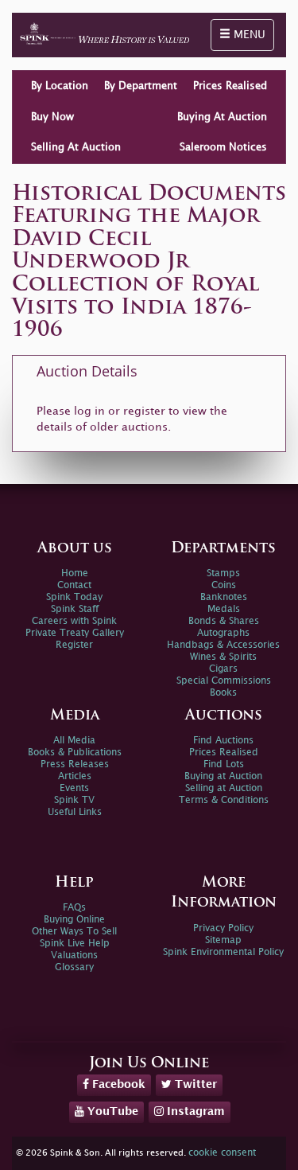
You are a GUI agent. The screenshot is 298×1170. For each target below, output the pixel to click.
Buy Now (52, 117)
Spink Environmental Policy (223, 952)
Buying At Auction (222, 117)
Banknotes (223, 597)
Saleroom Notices (223, 147)
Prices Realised (230, 86)
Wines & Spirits (223, 657)
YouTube (111, 1111)
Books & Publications (75, 752)
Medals (223, 609)
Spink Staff (75, 609)
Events (74, 788)
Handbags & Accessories (223, 645)
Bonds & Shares (223, 621)
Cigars (223, 669)
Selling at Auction (223, 788)
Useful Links (75, 812)
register (144, 411)
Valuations (74, 955)
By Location (59, 86)
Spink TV (74, 800)
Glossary (74, 967)
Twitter (194, 1084)
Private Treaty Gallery (74, 633)
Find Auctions (223, 740)
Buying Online (74, 919)
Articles (74, 776)
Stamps (223, 573)
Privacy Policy (223, 928)
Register (74, 645)
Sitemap (223, 940)
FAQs (74, 907)
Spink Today (74, 597)
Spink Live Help (75, 943)
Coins (223, 585)
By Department (140, 86)
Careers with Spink (74, 621)
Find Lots (223, 764)
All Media (74, 740)
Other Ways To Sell (74, 931)
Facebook (117, 1084)
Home (74, 573)
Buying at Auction (223, 776)
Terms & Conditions (224, 800)
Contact (74, 585)
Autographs (223, 633)
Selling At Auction (76, 147)
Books (223, 692)
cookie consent (222, 1153)
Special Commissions (223, 681)
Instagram (194, 1111)
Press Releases (75, 764)
